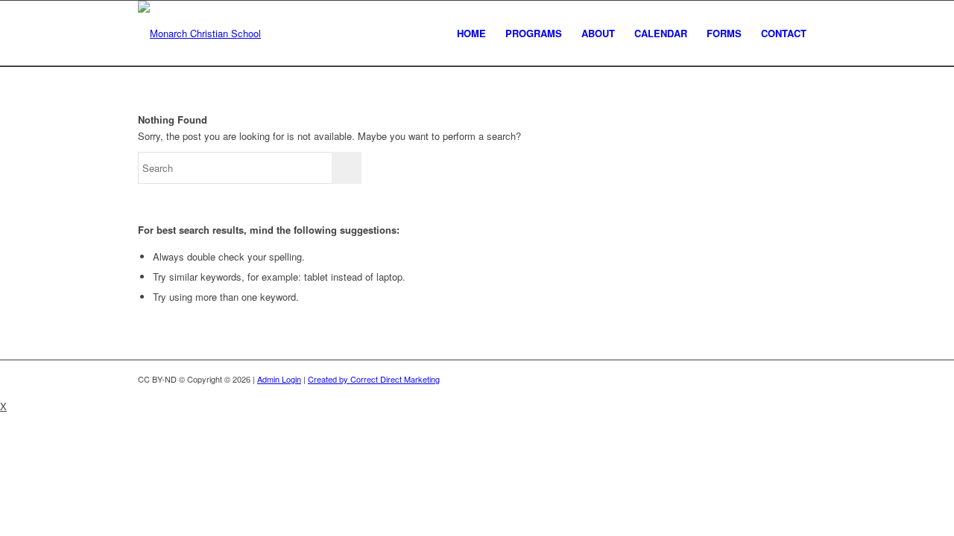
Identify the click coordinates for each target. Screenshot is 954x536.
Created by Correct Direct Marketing (374, 379)
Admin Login (279, 379)
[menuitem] (471, 33)
